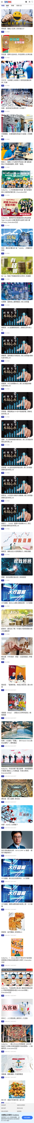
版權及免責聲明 (21, 1105)
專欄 (12, 5)
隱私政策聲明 (4, 1111)
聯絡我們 (3, 1105)
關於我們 (3, 1108)
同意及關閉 (27, 1117)
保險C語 (19, 5)
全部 (7, 5)
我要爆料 (19, 1111)
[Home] (8, 2)
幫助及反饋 (20, 1108)
